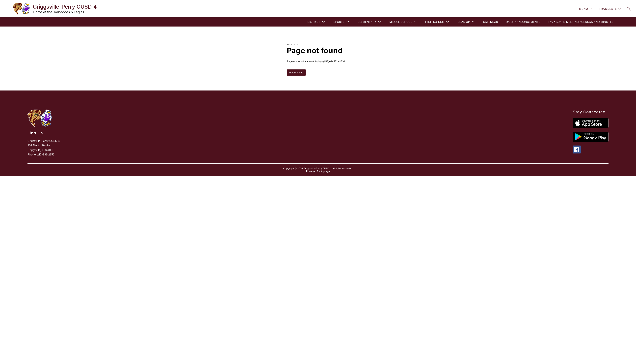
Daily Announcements (523, 22)
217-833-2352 (45, 154)
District (313, 22)
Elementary (367, 22)
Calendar (490, 22)
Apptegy (325, 171)
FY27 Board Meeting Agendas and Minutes (580, 22)
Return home (296, 72)
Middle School (400, 22)
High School (434, 22)
